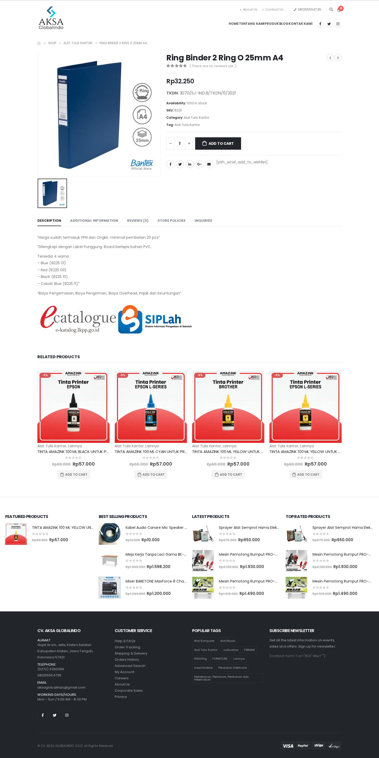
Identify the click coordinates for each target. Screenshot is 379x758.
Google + (199, 164)
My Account (124, 671)
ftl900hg (200, 659)
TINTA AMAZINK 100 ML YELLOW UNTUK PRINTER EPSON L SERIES (85, 527)
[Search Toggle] (331, 9)
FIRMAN (249, 650)
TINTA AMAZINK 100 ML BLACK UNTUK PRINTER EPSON (84, 451)
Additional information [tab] (94, 220)
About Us (250, 9)
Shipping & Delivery (131, 653)
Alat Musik (227, 641)
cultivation (230, 650)
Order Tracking (127, 647)
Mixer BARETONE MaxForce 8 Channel (159, 581)
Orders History (127, 659)
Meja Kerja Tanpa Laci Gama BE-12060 (160, 554)
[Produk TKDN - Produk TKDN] (51, 19)
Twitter (180, 164)
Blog (284, 23)
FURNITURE (220, 659)
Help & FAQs (125, 641)
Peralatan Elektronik (232, 668)
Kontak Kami (300, 23)
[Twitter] (329, 23)
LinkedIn (190, 164)
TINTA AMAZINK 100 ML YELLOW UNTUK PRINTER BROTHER (242, 451)
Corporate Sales (129, 690)
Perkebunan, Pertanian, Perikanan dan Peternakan (221, 678)
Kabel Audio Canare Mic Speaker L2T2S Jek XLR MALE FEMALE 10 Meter (187, 527)
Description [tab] (49, 220)
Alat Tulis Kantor (196, 117)
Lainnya (75, 446)
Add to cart (221, 143)
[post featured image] (73, 407)
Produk (272, 23)
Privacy (121, 696)
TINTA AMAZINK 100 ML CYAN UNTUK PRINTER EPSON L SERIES (168, 451)
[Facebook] (320, 23)
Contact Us (274, 9)
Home (234, 23)
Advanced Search (130, 665)
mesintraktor (203, 668)
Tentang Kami (252, 23)
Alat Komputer (204, 641)
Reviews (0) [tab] (138, 220)
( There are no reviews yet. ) (213, 65)
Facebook (170, 164)
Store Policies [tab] (172, 220)
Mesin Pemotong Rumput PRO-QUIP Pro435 (258, 554)
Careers (122, 678)
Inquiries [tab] (203, 220)
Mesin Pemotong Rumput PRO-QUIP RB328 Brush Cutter (269, 581)
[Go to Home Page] (39, 43)
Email (209, 164)
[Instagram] (337, 23)
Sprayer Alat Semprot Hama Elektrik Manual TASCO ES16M (270, 527)
